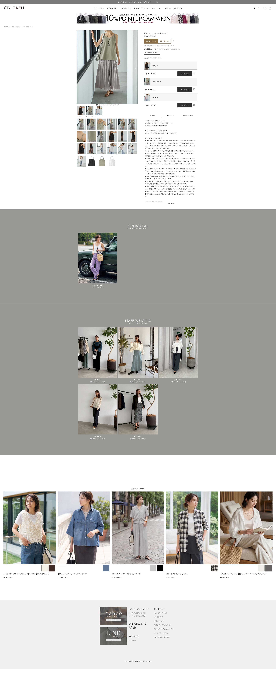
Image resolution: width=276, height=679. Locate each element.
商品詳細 (152, 115)
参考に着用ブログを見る (152, 53)
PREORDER (126, 8)
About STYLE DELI (162, 637)
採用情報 (132, 640)
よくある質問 (158, 617)
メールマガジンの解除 (137, 616)
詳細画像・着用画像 (188, 115)
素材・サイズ (170, 115)
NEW (102, 8)
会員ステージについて (162, 625)
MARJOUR (178, 8)
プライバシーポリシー (162, 633)
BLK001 (167, 8)
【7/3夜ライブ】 (172, 133)
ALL (95, 8)
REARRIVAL (112, 8)
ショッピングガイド (161, 613)
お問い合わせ (159, 621)
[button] (135, 68)
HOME (6, 26)
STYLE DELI (139, 8)
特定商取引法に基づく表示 (164, 629)
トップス (12, 26)
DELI (154, 8)
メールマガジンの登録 (137, 613)
